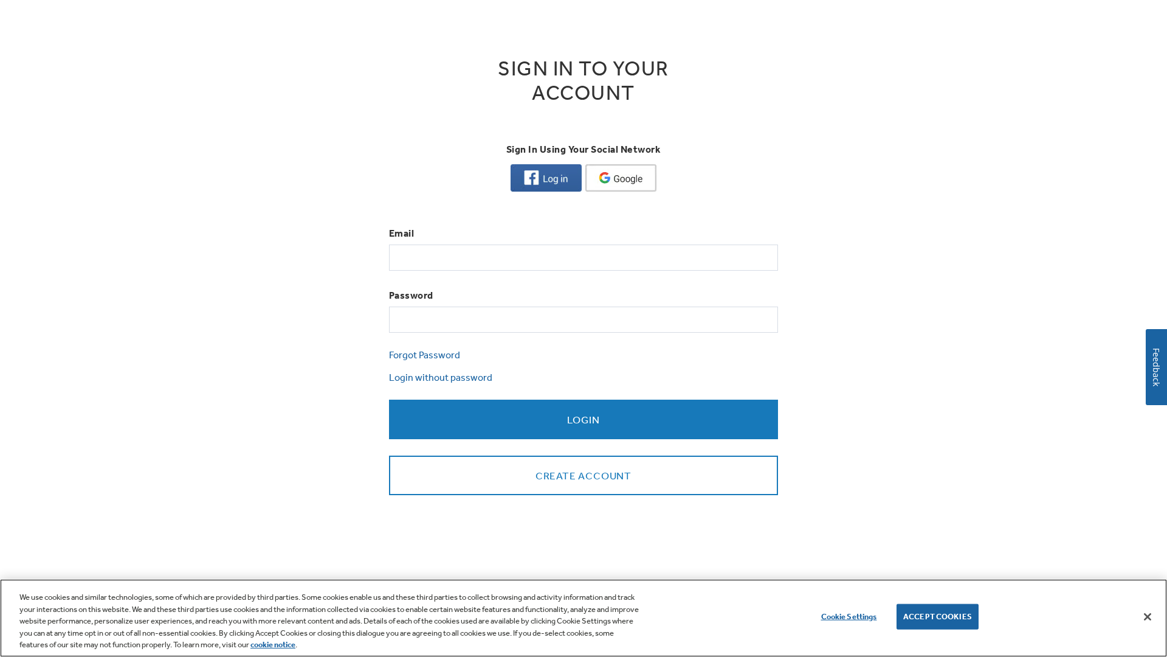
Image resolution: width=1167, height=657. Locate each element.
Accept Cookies (937, 616)
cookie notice (272, 644)
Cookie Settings (849, 616)
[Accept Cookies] (1147, 616)
